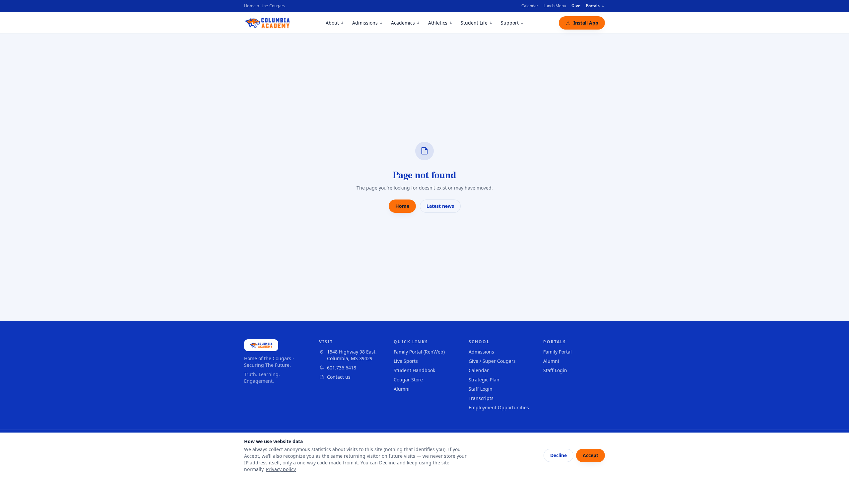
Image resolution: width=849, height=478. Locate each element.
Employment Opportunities (499, 407)
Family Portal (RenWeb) (419, 352)
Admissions (365, 23)
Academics (403, 23)
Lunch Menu (555, 6)
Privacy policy (281, 469)
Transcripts (481, 398)
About (332, 23)
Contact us (339, 377)
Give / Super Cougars (492, 361)
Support (510, 23)
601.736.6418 (341, 367)
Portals (593, 6)
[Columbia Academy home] (267, 23)
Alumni (402, 389)
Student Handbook (414, 370)
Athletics (437, 23)
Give (575, 6)
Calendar (529, 6)
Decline (558, 455)
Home (402, 206)
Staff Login (480, 389)
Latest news (440, 206)
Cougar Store (408, 379)
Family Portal (557, 352)
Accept (590, 455)
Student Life (474, 23)
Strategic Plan (484, 379)
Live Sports (406, 361)
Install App (585, 23)
